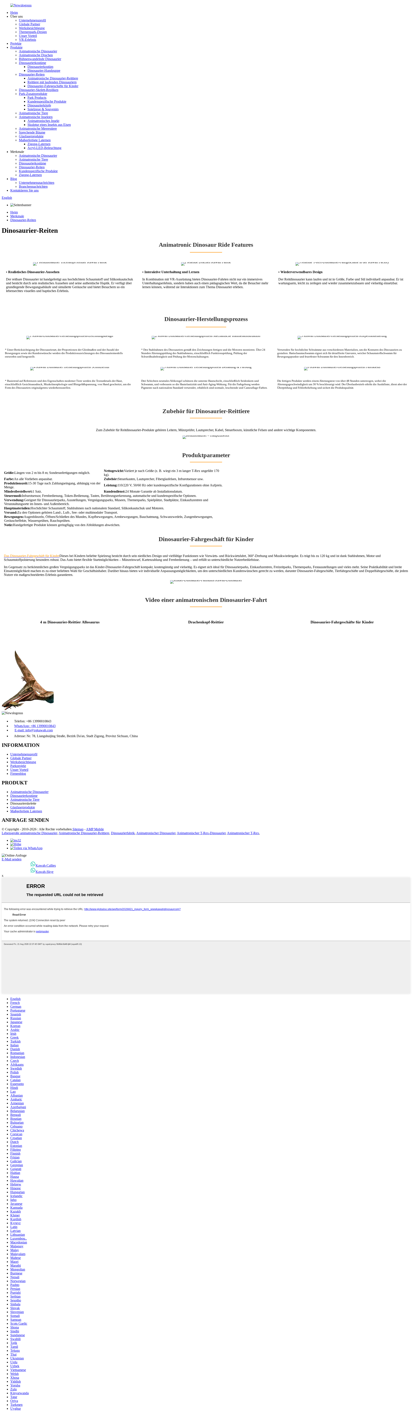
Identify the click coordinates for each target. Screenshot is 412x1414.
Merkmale (17, 216)
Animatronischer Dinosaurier (155, 833)
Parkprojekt (18, 766)
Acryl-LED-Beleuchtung (44, 148)
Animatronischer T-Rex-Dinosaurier (201, 833)
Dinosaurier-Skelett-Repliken (38, 90)
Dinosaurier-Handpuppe (43, 70)
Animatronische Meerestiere (38, 128)
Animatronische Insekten (36, 117)
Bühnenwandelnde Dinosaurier (40, 59)
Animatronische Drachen (36, 55)
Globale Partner (29, 24)
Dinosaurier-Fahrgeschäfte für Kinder (52, 86)
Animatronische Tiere (33, 113)
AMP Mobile (95, 829)
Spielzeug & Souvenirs (43, 109)
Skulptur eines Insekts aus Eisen (49, 124)
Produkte (16, 47)
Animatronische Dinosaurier (38, 51)
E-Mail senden (11, 859)
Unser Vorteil (28, 36)
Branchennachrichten (33, 186)
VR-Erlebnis (27, 39)
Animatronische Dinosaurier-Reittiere (52, 78)
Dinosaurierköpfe (39, 105)
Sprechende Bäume (32, 132)
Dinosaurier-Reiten (32, 74)
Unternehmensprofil (32, 20)
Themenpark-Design (33, 32)
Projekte (15, 43)
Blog (13, 179)
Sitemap (78, 829)
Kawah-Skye (44, 872)
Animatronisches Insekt (43, 121)
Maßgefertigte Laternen (35, 140)
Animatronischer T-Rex (243, 833)
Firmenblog (18, 773)
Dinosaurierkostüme (32, 63)
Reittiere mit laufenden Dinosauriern (52, 82)
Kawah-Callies (46, 865)
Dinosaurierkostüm (40, 66)
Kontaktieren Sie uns (24, 190)
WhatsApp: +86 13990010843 (35, 726)
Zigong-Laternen (38, 144)
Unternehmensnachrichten (36, 182)
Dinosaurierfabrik (123, 833)
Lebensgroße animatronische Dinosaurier (29, 833)
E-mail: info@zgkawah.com (34, 730)
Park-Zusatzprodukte (33, 94)
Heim (14, 12)
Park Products (36, 97)
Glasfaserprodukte (31, 136)
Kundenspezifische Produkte (46, 101)
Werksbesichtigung (32, 28)
